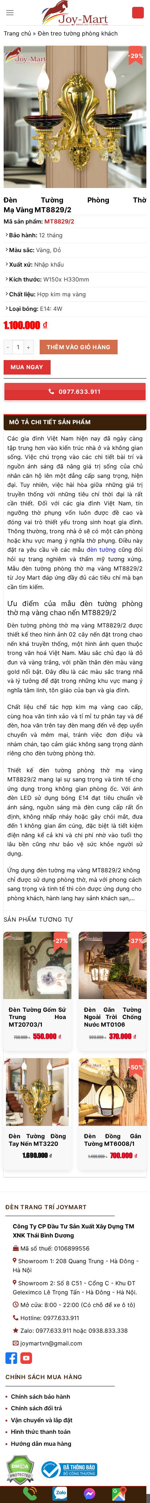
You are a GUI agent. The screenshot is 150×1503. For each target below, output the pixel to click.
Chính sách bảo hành (40, 1396)
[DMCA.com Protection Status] (20, 1469)
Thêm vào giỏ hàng (78, 347)
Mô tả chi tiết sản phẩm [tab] (50, 422)
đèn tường (101, 549)
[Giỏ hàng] (138, 12)
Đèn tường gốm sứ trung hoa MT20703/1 (37, 1017)
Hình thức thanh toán (41, 1431)
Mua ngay (27, 367)
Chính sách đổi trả (36, 1408)
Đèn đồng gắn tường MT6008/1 (112, 1139)
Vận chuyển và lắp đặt (41, 1420)
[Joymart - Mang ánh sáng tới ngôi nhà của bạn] (75, 12)
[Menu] (9, 12)
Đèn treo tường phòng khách (78, 33)
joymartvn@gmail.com (51, 1343)
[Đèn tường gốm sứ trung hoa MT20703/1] (37, 965)
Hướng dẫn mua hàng (41, 1443)
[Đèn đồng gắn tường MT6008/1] (113, 1092)
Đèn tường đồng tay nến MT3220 (37, 1139)
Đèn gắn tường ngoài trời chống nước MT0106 (112, 1017)
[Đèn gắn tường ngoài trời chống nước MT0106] (113, 965)
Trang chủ (17, 33)
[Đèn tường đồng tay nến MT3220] (37, 1092)
